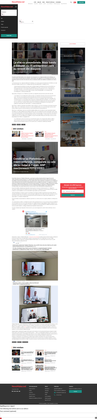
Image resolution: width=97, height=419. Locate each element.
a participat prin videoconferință (34, 236)
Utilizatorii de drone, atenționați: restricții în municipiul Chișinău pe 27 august (50, 360)
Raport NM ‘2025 (64, 3)
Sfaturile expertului (57, 3)
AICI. (25, 326)
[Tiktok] (17, 391)
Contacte (31, 392)
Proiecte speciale (50, 2)
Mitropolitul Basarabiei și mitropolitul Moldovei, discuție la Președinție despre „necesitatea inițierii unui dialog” (51, 353)
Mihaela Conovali (16, 171)
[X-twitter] (14, 391)
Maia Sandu (18, 124)
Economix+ (58, 2)
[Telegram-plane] (19, 391)
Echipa (30, 390)
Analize (39, 2)
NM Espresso (30, 3)
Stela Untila (15, 72)
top (23, 124)
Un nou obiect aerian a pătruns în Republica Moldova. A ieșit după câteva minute (27, 360)
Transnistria (36, 3)
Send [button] (1, 418)
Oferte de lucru (32, 394)
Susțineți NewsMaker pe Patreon (35, 398)
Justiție (44, 3)
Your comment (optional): (8, 411)
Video (43, 2)
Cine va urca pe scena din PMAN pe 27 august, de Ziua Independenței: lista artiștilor (27, 353)
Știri (35, 2)
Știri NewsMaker (24, 138)
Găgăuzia (40, 3)
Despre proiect (32, 388)
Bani (14, 59)
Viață (14, 155)
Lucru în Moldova (50, 3)
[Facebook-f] (12, 391)
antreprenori (14, 124)
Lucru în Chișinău (72, 43)
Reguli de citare (32, 396)
